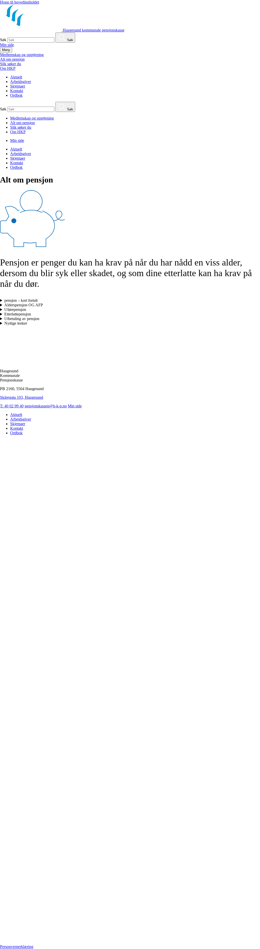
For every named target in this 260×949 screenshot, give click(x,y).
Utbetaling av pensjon (21, 319)
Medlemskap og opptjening (22, 55)
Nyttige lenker (15, 323)
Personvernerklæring (16, 946)
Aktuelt (16, 77)
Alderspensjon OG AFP (23, 305)
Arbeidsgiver (20, 81)
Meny (6, 50)
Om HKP (7, 68)
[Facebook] (130, 942)
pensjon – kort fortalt (21, 300)
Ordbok (16, 95)
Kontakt (16, 91)
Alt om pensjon (12, 59)
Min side (7, 45)
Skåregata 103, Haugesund (21, 397)
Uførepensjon (15, 309)
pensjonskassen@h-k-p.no (46, 406)
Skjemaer (17, 86)
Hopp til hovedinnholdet (19, 2)
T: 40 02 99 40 (12, 406)
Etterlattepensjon (17, 314)
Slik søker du (10, 64)
